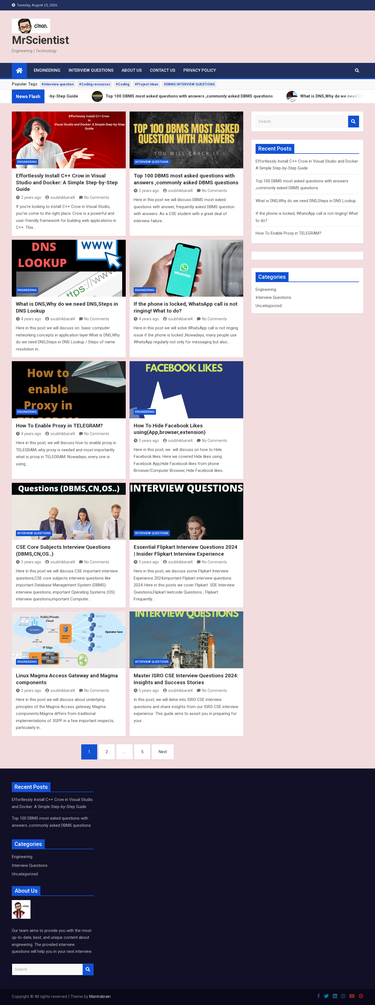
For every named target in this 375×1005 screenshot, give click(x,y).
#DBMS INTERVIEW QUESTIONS (189, 84)
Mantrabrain (100, 996)
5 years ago (149, 440)
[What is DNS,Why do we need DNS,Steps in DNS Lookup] (69, 268)
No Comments (96, 197)
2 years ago (31, 197)
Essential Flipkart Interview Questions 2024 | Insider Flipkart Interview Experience (185, 550)
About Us (132, 70)
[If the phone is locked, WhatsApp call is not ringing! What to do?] (187, 268)
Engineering (47, 70)
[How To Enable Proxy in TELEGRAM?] (69, 389)
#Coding (122, 84)
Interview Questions (91, 70)
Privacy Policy (199, 70)
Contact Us (162, 70)
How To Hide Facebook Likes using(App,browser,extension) (170, 429)
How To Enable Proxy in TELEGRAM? (59, 425)
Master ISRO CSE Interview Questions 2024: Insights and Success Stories (186, 679)
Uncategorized (269, 305)
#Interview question (57, 84)
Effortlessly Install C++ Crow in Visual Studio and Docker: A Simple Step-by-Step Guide (67, 182)
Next (163, 751)
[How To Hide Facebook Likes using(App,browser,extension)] (187, 389)
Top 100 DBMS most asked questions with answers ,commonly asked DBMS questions (186, 179)
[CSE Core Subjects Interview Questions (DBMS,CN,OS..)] (69, 511)
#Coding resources (94, 84)
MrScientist (40, 40)
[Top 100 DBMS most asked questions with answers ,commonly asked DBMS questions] (187, 140)
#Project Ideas (146, 84)
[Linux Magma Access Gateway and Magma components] (69, 639)
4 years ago (31, 319)
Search (353, 121)
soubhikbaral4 (63, 197)
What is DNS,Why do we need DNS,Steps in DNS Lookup (306, 200)
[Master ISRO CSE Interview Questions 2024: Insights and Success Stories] (187, 639)
